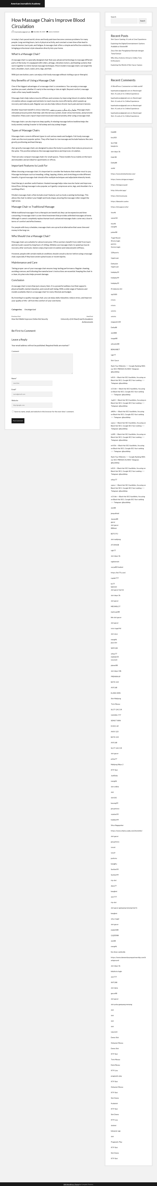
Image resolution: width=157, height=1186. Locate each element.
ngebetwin (115, 562)
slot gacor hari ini (117, 590)
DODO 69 (115, 726)
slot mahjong (116, 539)
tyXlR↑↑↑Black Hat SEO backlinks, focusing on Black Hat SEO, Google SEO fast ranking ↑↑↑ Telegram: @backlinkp (128, 437)
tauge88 (114, 338)
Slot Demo (115, 1098)
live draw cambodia (118, 952)
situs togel (115, 919)
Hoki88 (113, 132)
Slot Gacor (115, 360)
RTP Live (114, 1070)
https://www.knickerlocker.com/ (123, 174)
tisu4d (113, 212)
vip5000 (114, 294)
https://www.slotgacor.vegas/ (122, 179)
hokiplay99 (115, 272)
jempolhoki (115, 513)
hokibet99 (115, 820)
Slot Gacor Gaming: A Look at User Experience (128, 39)
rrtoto (113, 300)
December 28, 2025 (39, 32)
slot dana (114, 988)
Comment (15, 351)
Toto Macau (115, 704)
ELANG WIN (115, 693)
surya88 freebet (117, 567)
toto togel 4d (116, 628)
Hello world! (138, 86)
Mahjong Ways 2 (117, 764)
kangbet (114, 891)
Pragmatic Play (116, 1142)
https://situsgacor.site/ (120, 207)
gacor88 (114, 993)
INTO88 (114, 982)
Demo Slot (115, 1037)
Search (113, 17)
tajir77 (113, 355)
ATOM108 (115, 545)
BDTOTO (114, 534)
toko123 (114, 1032)
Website (15, 400)
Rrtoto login (115, 241)
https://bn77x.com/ (118, 573)
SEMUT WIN (116, 720)
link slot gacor (116, 617)
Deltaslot (114, 264)
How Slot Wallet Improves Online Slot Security (30, 319)
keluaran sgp (116, 1131)
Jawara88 (114, 519)
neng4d (114, 227)
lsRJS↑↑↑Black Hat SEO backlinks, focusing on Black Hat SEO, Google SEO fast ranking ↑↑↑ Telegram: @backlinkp (128, 380)
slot (112, 792)
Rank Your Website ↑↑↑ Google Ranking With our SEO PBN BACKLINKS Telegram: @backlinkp (128, 369)
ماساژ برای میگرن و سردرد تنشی (63, 110)
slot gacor (114, 525)
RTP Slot (114, 770)
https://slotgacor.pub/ (119, 185)
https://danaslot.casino (120, 201)
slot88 (113, 508)
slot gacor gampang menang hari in (124, 908)
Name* (14, 378)
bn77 (113, 584)
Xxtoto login (115, 247)
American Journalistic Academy (25, 3)
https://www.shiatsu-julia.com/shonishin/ (126, 831)
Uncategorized (30, 309)
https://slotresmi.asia (119, 196)
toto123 (114, 660)
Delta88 (114, 163)
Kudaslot (114, 1103)
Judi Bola (114, 776)
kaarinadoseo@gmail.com (22, 32)
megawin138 (116, 322)
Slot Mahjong (116, 698)
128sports (115, 252)
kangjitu (114, 864)
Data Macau (115, 1065)
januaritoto (115, 809)
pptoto (113, 244)
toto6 (113, 847)
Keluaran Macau (117, 1043)
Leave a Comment (53, 32)
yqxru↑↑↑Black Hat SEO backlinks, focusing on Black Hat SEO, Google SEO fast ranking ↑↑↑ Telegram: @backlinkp (128, 426)
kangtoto (114, 146)
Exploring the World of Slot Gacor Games (126, 65)
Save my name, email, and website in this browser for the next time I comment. (44, 412)
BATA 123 (115, 682)
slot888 (114, 333)
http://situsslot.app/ (118, 190)
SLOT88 (114, 143)
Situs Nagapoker (117, 825)
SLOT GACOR (116, 709)
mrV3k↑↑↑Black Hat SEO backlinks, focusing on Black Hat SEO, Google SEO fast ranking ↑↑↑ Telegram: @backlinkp (127, 448)
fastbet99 (115, 869)
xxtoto (113, 311)
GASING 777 (116, 715)
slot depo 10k (116, 671)
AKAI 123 (114, 731)
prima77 (114, 759)
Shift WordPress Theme (71, 1184)
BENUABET (115, 349)
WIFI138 (114, 648)
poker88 (114, 232)
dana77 (114, 886)
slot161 (114, 798)
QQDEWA (115, 935)
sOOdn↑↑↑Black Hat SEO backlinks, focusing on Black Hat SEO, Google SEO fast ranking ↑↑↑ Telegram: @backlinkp (128, 392)
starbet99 (115, 814)
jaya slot (114, 643)
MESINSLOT (115, 606)
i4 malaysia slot (116, 289)
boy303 (114, 137)
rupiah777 (115, 578)
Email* (14, 389)
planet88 (114, 665)
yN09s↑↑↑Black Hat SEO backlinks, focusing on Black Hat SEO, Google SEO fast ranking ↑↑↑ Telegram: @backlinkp (127, 414)
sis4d (113, 168)
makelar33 (115, 657)
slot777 (114, 897)
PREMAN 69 (115, 676)
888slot (114, 528)
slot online (115, 787)
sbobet (113, 1125)
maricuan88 (115, 612)
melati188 (114, 930)
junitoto (114, 858)
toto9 (113, 853)
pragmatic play (116, 1076)
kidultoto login (116, 971)
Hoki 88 (114, 157)
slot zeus (114, 634)
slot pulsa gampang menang (121, 1004)
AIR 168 (114, 687)
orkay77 (114, 480)
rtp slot (114, 880)
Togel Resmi (115, 238)
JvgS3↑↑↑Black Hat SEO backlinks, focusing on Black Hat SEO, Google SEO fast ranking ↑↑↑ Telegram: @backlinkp (128, 403)
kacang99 (114, 803)
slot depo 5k (115, 151)
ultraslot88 (115, 344)
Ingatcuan (115, 258)
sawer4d (114, 218)
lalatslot (114, 587)
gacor (113, 522)
